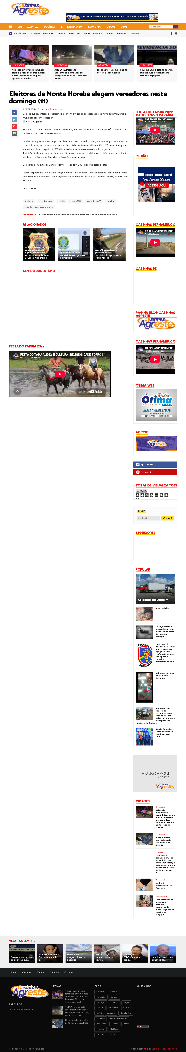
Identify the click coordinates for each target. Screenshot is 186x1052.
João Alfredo (102, 1024)
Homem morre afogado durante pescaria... (76, 957)
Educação (35, 33)
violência (114, 1002)
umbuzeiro (113, 1008)
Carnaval (61, 33)
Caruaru (110, 33)
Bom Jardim (125, 1013)
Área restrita (162, 608)
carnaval (127, 1008)
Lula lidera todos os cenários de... (162, 958)
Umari (112, 1034)
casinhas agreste (53, 109)
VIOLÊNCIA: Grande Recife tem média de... (49, 957)
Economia (94, 27)
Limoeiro (100, 1029)
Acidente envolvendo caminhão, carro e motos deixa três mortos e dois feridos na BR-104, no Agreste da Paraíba (28, 74)
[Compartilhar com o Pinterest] (14, 126)
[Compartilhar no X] (14, 119)
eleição (61, 201)
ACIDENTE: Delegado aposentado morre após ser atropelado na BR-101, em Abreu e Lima (70, 74)
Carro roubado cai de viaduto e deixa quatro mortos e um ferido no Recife (77, 214)
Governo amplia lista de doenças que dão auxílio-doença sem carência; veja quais (157, 73)
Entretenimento (71, 27)
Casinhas (32, 27)
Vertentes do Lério (118, 1018)
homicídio (100, 997)
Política (49, 27)
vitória (126, 1024)
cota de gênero (45, 201)
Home (19, 27)
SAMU (99, 1013)
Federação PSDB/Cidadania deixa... (132, 957)
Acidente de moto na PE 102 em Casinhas (165, 675)
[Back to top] (179, 1045)
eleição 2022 (75, 201)
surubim (114, 997)
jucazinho (100, 1034)
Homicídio (48, 33)
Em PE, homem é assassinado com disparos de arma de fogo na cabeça (164, 632)
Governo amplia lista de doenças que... (21, 958)
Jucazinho (134, 33)
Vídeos (111, 27)
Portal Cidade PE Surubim (21, 1009)
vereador (111, 1013)
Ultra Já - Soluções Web (164, 1049)
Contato (68, 972)
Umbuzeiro (74, 33)
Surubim (121, 33)
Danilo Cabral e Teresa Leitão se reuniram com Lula (164, 733)
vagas (126, 1002)
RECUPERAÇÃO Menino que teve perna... (104, 957)
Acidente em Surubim (153, 600)
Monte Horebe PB (94, 201)
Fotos (123, 27)
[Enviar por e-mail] (14, 133)
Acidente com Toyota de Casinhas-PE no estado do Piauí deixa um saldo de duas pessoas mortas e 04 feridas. (155, 715)
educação (100, 1002)
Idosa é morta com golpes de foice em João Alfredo (112, 71)
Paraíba (110, 201)
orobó (115, 1024)
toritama (100, 1018)
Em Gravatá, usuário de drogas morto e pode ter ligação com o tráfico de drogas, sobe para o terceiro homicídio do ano (165, 653)
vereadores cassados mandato (38, 207)
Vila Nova (97, 33)
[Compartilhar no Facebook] (14, 112)
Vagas (87, 33)
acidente (113, 991)
